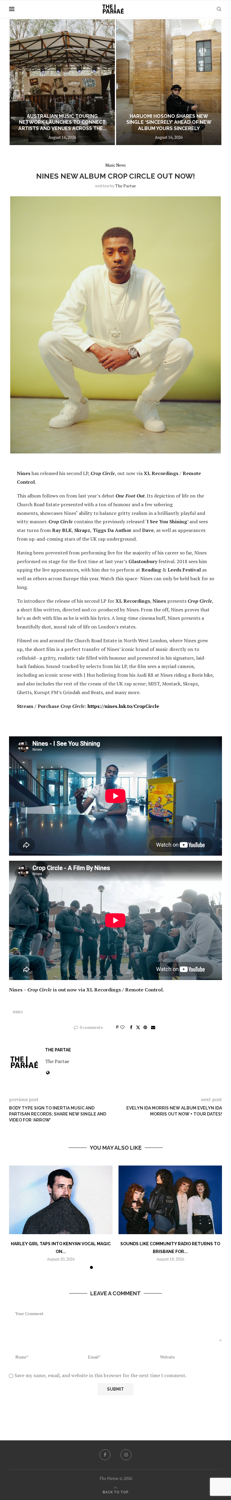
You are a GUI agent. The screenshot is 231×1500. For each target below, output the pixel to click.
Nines (18, 1012)
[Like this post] (122, 1027)
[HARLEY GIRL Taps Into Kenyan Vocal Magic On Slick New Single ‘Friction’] (60, 1200)
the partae (125, 186)
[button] (20, 82)
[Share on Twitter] (138, 1027)
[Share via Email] (153, 1027)
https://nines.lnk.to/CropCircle (123, 706)
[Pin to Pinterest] (145, 1027)
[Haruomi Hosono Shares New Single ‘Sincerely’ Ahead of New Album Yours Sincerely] (62, 82)
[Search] (219, 9)
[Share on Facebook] (131, 1027)
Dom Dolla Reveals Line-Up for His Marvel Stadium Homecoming (168, 125)
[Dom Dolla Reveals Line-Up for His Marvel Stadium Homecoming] (168, 82)
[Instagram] (126, 1454)
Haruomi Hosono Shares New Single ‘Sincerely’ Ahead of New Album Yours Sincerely (62, 122)
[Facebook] (105, 1454)
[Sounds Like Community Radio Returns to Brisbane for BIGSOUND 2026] (170, 1200)
